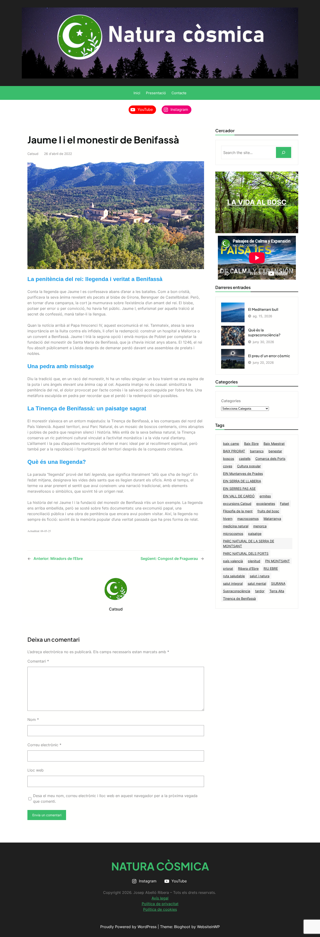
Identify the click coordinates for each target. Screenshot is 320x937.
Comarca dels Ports (270, 459)
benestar (275, 451)
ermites (265, 496)
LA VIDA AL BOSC (257, 202)
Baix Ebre (251, 444)
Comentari (38, 661)
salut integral (233, 583)
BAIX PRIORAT (234, 451)
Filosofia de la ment (238, 511)
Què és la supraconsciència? (264, 332)
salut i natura (259, 576)
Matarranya (272, 519)
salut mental (257, 583)
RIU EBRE (271, 568)
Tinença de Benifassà (239, 598)
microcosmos (233, 534)
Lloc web (35, 770)
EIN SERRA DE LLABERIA (242, 481)
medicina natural (235, 526)
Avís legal (160, 898)
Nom (33, 719)
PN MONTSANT (277, 561)
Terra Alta (276, 591)
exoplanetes (265, 504)
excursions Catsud (237, 504)
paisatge (254, 534)
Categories (231, 400)
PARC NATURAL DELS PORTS (245, 553)
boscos (228, 459)
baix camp (231, 444)
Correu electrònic (44, 744)
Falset (284, 504)
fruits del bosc (268, 511)
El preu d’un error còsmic (269, 355)
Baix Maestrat (274, 444)
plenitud (254, 561)
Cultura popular (249, 466)
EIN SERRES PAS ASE (239, 489)
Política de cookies (160, 909)
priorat (228, 568)
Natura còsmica (160, 866)
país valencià (233, 561)
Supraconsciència (236, 591)
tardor (259, 591)
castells (244, 459)
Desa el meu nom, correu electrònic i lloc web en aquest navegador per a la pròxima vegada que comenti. (115, 798)
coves (227, 466)
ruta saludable (234, 576)
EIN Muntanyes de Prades (243, 474)
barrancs (257, 451)
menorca (260, 526)
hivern (227, 519)
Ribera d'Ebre (248, 568)
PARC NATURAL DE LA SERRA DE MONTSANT (248, 543)
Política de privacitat (160, 903)
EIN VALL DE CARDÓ (239, 496)
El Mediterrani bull (263, 309)
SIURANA (278, 583)
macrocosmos (248, 519)
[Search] (283, 152)
